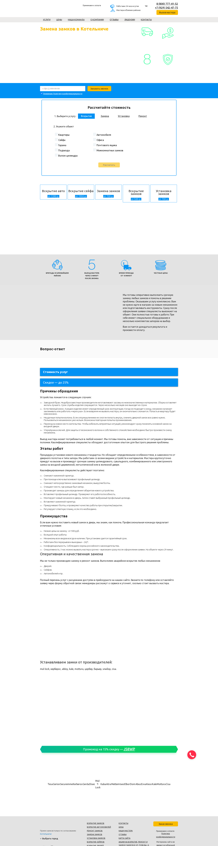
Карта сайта (124, 838)
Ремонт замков (94, 831)
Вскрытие (86, 116)
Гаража (62, 145)
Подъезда (64, 150)
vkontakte (146, 6)
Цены (59, 19)
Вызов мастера (167, 12)
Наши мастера (126, 831)
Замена (105, 116)
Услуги (46, 19)
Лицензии (129, 19)
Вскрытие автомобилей (99, 827)
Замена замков (94, 834)
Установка (124, 116)
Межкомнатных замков (110, 150)
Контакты (146, 19)
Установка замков (96, 838)
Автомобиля (104, 134)
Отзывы (114, 19)
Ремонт (143, 116)
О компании (97, 19)
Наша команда (76, 19)
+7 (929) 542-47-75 (166, 7)
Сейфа (61, 140)
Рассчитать (109, 165)
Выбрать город (50, 838)
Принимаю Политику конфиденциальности (62, 94)
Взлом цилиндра (68, 155)
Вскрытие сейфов (95, 842)
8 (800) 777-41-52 (167, 3)
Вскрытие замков (95, 823)
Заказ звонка (166, 824)
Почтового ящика (107, 145)
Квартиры (64, 134)
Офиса (100, 140)
